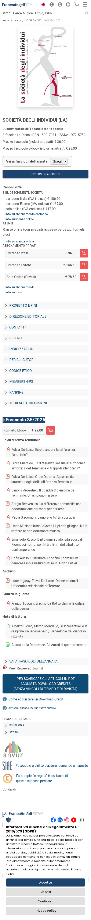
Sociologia (16, 725)
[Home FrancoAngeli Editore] (17, 5)
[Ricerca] (86, 13)
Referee (16, 338)
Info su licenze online (20, 219)
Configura (45, 901)
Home (6, 20)
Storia (14, 732)
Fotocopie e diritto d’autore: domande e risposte (52, 766)
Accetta (45, 882)
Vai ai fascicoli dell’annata (26, 161)
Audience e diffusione (28, 403)
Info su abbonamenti (20, 287)
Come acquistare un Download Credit (35, 699)
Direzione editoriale (27, 317)
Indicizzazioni (21, 349)
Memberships (21, 382)
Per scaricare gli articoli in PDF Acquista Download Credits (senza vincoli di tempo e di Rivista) (45, 684)
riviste (17, 20)
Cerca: (6, 13)
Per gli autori (21, 360)
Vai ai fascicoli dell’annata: (33, 661)
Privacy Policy (45, 911)
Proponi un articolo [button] (46, 174)
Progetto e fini (23, 305)
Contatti (17, 327)
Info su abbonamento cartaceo (27, 214)
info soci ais (14, 292)
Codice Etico (20, 371)
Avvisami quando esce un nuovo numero (32, 708)
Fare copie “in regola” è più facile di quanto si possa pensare (42, 778)
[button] (42, 5)
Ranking (16, 392)
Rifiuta (45, 892)
